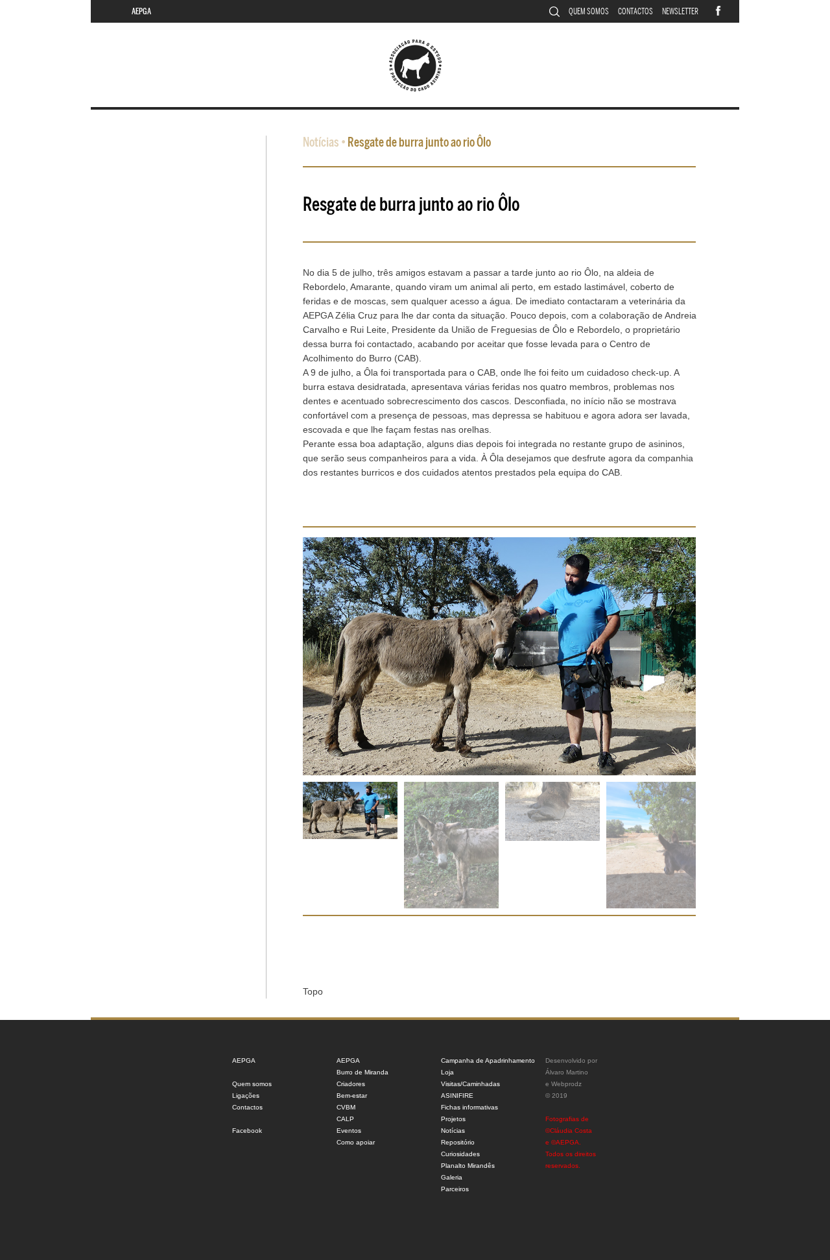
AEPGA (141, 11)
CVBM (346, 1107)
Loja (447, 1072)
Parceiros (455, 1189)
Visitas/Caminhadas (470, 1083)
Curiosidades (460, 1153)
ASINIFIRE (457, 1095)
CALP (345, 1118)
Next (709, 666)
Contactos (635, 11)
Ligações (245, 1095)
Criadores (351, 1083)
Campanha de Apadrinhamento (488, 1060)
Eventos (349, 1130)
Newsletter (680, 11)
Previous (289, 666)
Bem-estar (352, 1095)
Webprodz (566, 1083)
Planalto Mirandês (468, 1165)
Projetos (453, 1118)
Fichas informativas (469, 1107)
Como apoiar (356, 1142)
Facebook (247, 1130)
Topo (313, 991)
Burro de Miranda (362, 1072)
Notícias (321, 142)
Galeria (451, 1177)
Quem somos (589, 11)
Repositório (458, 1142)
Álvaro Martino (566, 1072)
